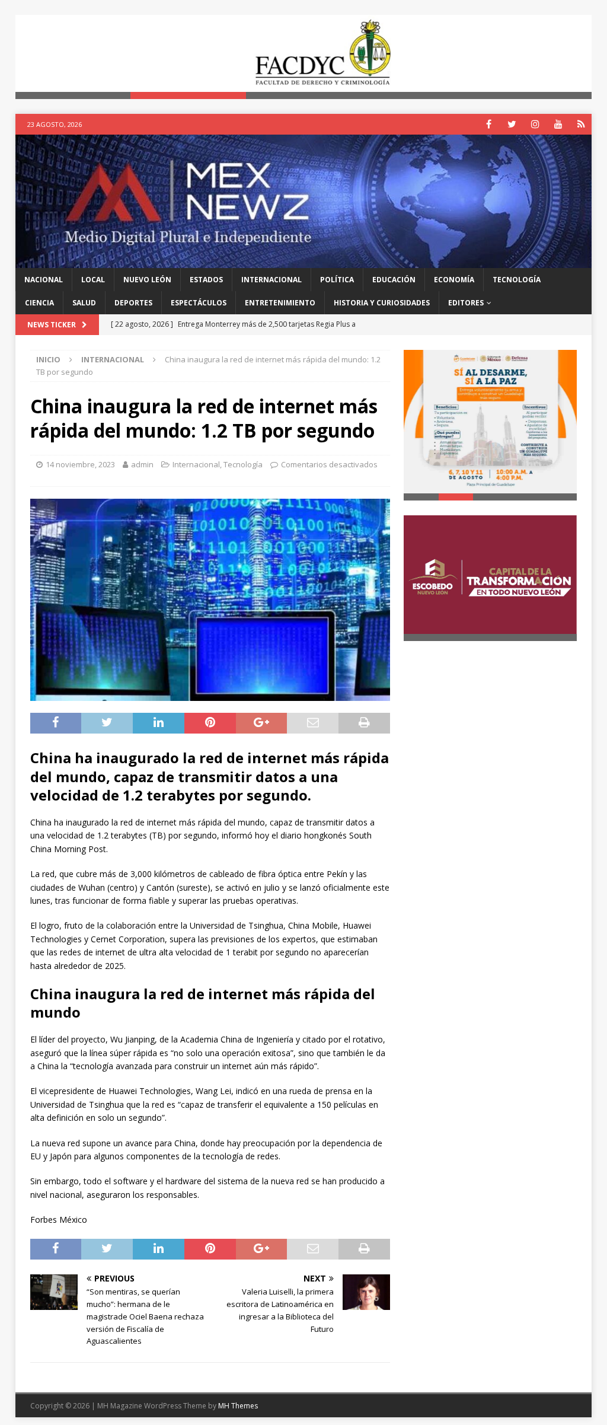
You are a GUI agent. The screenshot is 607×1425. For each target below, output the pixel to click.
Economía (454, 280)
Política (337, 280)
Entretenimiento (280, 303)
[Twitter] (511, 124)
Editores (466, 303)
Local (93, 280)
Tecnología (517, 280)
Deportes (133, 303)
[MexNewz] (303, 260)
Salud (84, 303)
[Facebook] (488, 124)
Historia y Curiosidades (382, 303)
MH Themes (238, 1406)
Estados (206, 280)
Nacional (43, 280)
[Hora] (581, 124)
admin (142, 464)
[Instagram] (535, 124)
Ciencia (39, 303)
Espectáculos (198, 303)
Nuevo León (147, 280)
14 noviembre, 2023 (80, 464)
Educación (394, 280)
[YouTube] (558, 124)
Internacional (271, 280)
